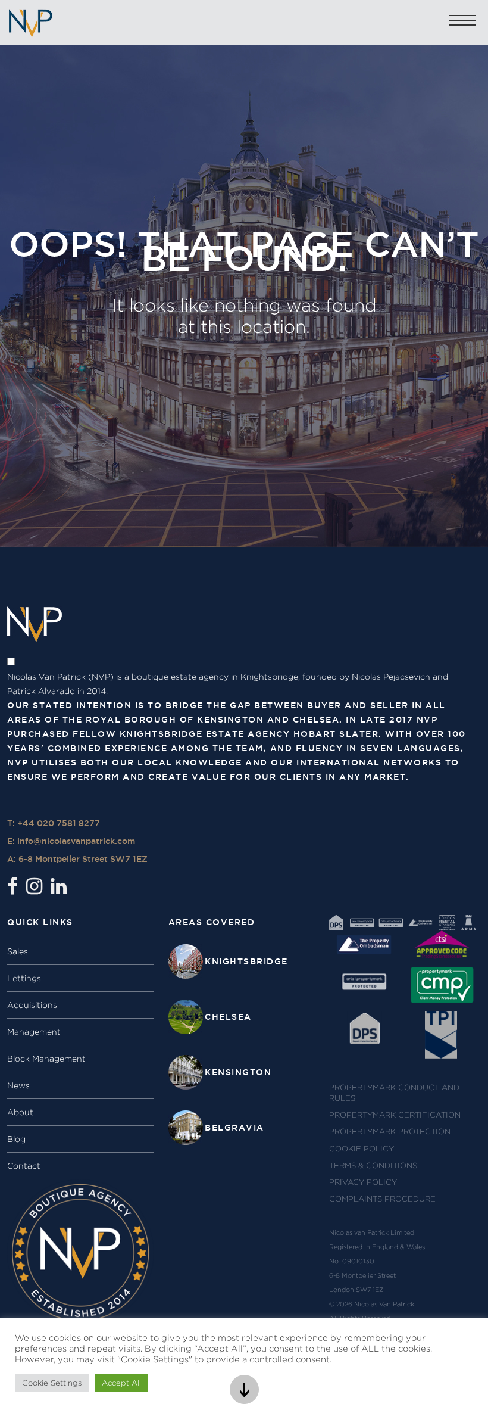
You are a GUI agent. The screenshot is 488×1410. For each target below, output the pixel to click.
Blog (16, 1139)
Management (34, 1032)
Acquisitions (32, 1005)
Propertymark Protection (390, 1131)
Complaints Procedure (382, 1198)
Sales (17, 951)
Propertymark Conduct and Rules (394, 1093)
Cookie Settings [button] (52, 1382)
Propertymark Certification (395, 1114)
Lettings (24, 978)
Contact (23, 1166)
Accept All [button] (121, 1382)
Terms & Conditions (373, 1165)
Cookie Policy (361, 1148)
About (20, 1112)
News (18, 1085)
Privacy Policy (363, 1182)
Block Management (46, 1058)
